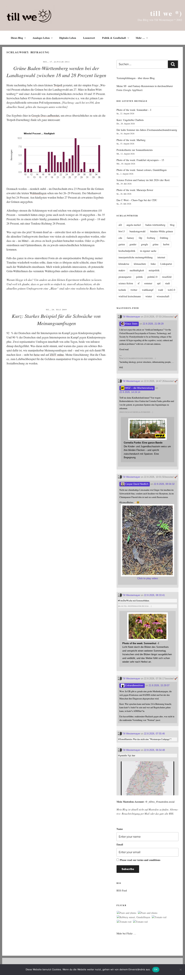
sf (138, 283)
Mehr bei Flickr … (126, 933)
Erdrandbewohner (133, 685)
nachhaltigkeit (137, 270)
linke (153, 263)
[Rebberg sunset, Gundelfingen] (133, 917)
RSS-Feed (122, 890)
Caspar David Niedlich (136, 484)
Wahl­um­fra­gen (38, 193)
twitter (134, 289)
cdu (120, 238)
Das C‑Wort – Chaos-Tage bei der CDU (137, 200)
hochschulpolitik (127, 251)
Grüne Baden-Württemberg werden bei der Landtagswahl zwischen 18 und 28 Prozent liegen (56, 72)
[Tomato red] (159, 917)
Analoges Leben (41, 38)
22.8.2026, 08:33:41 (154, 595)
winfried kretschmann (130, 296)
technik (122, 289)
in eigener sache (148, 251)
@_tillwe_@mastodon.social (160, 801)
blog (172, 225)
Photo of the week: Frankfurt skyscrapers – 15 (140, 160)
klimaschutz (140, 263)
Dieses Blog (17, 38)
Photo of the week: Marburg (131, 140)
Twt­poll (57, 85)
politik (139, 276)
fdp (140, 238)
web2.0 (171, 289)
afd (120, 225)
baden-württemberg (155, 225)
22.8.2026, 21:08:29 (153, 323)
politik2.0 (152, 276)
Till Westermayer (131, 316)
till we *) (166, 13)
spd (158, 283)
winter (148, 296)
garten (122, 244)
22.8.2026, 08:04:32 (164, 484)
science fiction (126, 283)
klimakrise (124, 263)
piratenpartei (125, 276)
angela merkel (133, 225)
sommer (148, 283)
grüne (155, 244)
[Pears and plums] (126, 913)
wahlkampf (147, 289)
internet (161, 257)
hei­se (37, 354)
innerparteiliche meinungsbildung (136, 257)
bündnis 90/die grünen (161, 231)
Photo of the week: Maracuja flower (135, 190)
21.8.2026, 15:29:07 (159, 685)
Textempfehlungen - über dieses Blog (136, 78)
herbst (166, 244)
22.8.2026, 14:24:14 (129, 392)
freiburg (151, 238)
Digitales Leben (67, 38)
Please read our (140, 860)
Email (120, 844)
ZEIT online (57, 354)
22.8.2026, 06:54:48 (154, 750)
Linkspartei (166, 263)
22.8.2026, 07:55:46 (154, 733)
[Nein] (180, 969)
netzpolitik (154, 270)
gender (133, 244)
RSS (171, 813)
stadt (167, 283)
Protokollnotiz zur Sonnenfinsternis (135, 150)
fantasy (130, 238)
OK (156, 969)
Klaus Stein (130, 323)
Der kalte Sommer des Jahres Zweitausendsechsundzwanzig (147, 130)
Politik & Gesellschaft (114, 38)
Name (120, 829)
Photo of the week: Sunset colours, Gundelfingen (142, 170)
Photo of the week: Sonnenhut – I (134, 110)
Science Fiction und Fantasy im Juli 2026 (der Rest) (143, 180)
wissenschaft (163, 296)
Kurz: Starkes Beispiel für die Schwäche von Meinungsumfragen (56, 319)
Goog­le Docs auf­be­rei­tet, (45, 115)
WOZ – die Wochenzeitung (138, 388)
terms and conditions (148, 860)
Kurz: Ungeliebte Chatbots (130, 120)
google (144, 244)
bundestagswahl (137, 231)
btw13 (122, 231)
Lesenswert (89, 38)
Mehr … (140, 38)
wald (160, 289)
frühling (164, 238)
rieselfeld (166, 276)
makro (122, 270)
